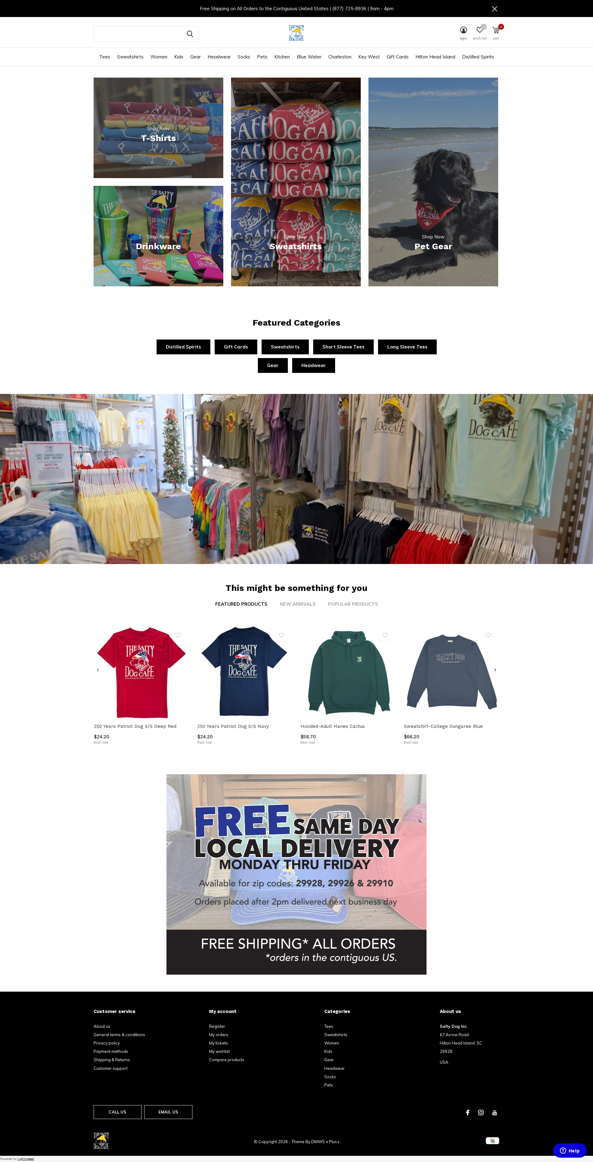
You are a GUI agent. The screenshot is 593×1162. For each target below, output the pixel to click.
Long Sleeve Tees (407, 347)
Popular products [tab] (353, 604)
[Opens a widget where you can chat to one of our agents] (570, 1151)
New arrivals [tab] (298, 604)
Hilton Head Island (435, 57)
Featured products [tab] (241, 604)
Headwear (219, 57)
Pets (262, 57)
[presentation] (97, 670)
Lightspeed (26, 1159)
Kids (178, 57)
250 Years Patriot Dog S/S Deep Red (135, 726)
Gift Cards (398, 57)
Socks (244, 57)
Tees (104, 57)
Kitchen (282, 57)
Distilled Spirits (478, 57)
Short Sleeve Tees (343, 347)
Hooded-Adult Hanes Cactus (333, 726)
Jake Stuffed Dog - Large (123, 1142)
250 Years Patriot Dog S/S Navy (233, 726)
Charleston (339, 57)
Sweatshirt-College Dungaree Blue (443, 726)
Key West (369, 57)
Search (190, 34)
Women (158, 57)
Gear (195, 57)
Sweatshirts (130, 57)
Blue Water (309, 57)
